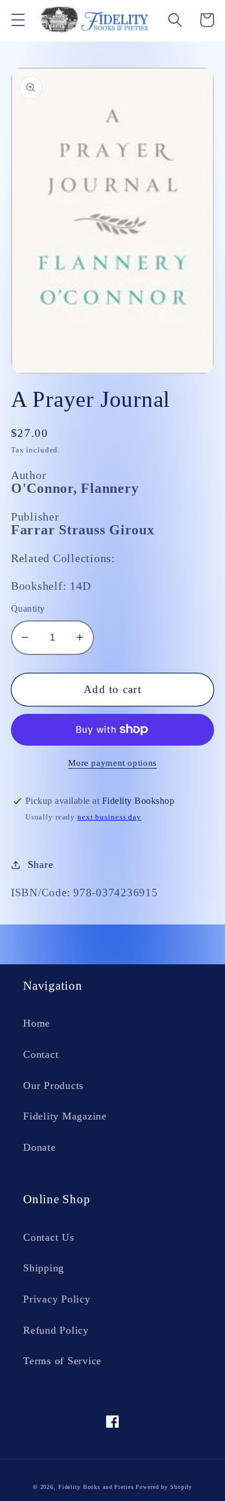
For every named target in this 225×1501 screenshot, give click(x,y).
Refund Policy (56, 1330)
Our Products (53, 1085)
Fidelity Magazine (65, 1116)
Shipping (43, 1268)
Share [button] (41, 864)
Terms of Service (62, 1361)
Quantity (28, 609)
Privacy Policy (57, 1299)
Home (36, 1023)
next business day (109, 817)
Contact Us (48, 1237)
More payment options (112, 763)
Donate (39, 1147)
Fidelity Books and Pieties (96, 1487)
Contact (40, 1054)
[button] (18, 20)
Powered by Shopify (164, 1487)
